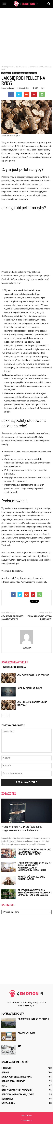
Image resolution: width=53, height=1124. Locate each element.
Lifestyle (6, 1068)
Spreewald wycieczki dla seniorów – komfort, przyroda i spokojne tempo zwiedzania (34, 892)
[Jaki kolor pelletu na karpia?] (8, 678)
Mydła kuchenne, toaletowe (16, 1077)
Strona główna (7, 66)
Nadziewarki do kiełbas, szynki (17, 1094)
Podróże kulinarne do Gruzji (33, 1019)
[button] (49, 4)
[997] (8, 1050)
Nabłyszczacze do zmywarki (16, 1090)
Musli (4, 1085)
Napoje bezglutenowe (13, 1081)
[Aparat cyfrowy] (8, 1036)
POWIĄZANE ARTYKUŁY (14, 662)
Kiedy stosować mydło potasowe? (39, 618)
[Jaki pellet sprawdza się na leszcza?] (8, 705)
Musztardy (7, 1099)
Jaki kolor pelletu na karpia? (33, 674)
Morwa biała (8, 1103)
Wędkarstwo (6, 73)
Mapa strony (26, 1115)
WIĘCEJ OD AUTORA (14, 667)
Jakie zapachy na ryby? (29, 688)
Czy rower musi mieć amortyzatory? (12, 618)
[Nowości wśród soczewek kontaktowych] (8, 880)
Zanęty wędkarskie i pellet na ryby (24, 73)
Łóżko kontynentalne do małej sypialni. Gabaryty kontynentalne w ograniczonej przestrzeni (34, 866)
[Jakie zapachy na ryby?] (8, 691)
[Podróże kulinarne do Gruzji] (8, 1023)
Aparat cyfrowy (26, 1032)
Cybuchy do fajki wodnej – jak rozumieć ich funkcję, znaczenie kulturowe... (34, 851)
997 (19, 1046)
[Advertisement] (26, 35)
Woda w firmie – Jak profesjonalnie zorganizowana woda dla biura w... (21, 828)
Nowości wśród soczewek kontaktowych (31, 877)
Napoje (5, 1072)
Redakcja (10, 88)
